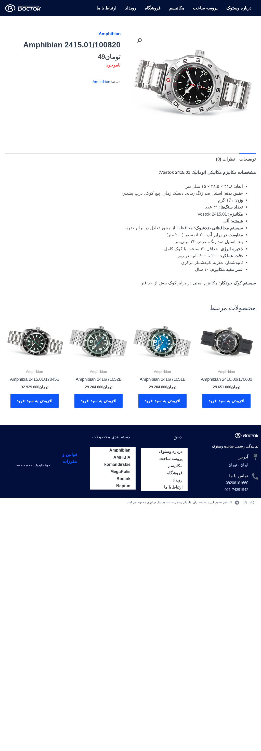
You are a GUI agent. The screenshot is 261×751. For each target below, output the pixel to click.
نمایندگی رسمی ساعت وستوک (235, 446)
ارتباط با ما (106, 8)
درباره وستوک (239, 8)
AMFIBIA (121, 457)
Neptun (123, 486)
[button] (139, 40)
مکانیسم (176, 8)
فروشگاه (153, 8)
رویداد (130, 8)
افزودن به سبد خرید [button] (226, 400)
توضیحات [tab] (247, 159)
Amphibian (110, 33)
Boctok (123, 479)
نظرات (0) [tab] (225, 159)
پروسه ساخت (205, 8)
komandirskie (117, 464)
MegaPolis (120, 471)
